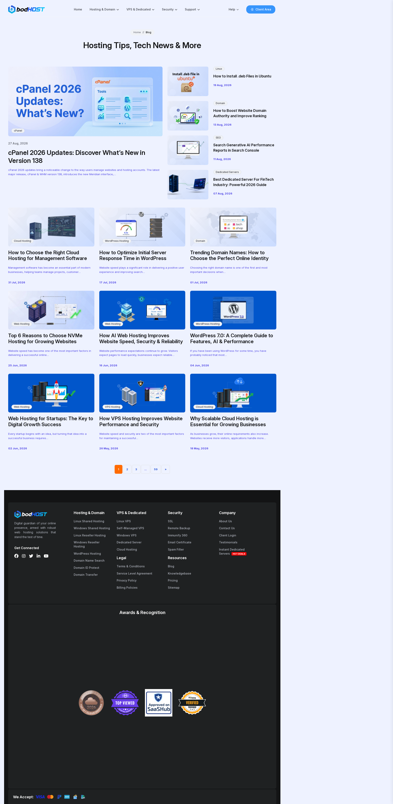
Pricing (173, 580)
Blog (171, 566)
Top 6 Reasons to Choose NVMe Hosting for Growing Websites (45, 338)
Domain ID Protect (86, 567)
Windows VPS (127, 535)
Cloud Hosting (22, 240)
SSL (170, 521)
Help (232, 9)
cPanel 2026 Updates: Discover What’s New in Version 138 (76, 156)
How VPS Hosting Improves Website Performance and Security (141, 421)
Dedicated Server (129, 542)
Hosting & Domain (102, 9)
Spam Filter (176, 549)
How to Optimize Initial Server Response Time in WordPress (132, 255)
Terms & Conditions (131, 566)
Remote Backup (179, 528)
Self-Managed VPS (130, 528)
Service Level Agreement (134, 573)
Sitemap (174, 587)
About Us (225, 521)
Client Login (227, 535)
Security (168, 9)
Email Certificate (179, 542)
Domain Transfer (86, 574)
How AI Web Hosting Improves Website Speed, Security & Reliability (141, 338)
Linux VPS (124, 521)
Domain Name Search (89, 560)
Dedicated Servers (227, 172)
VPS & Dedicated (138, 9)
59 (156, 469)
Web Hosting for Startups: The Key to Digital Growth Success (50, 421)
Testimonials (228, 542)
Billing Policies (127, 587)
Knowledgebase (179, 573)
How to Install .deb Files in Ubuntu (242, 76)
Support (190, 9)
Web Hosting (21, 323)
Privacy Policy (127, 580)
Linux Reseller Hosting (90, 535)
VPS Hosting (112, 406)
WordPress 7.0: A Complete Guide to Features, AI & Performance (231, 338)
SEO (218, 137)
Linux (219, 68)
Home (78, 9)
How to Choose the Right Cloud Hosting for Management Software (47, 255)
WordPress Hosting (117, 240)
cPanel (18, 130)
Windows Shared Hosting (92, 528)
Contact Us (227, 528)
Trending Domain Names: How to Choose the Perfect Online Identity (229, 255)
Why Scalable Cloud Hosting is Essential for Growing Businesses (228, 421)
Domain (220, 103)
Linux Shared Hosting (89, 521)
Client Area (263, 9)
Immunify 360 (177, 535)
